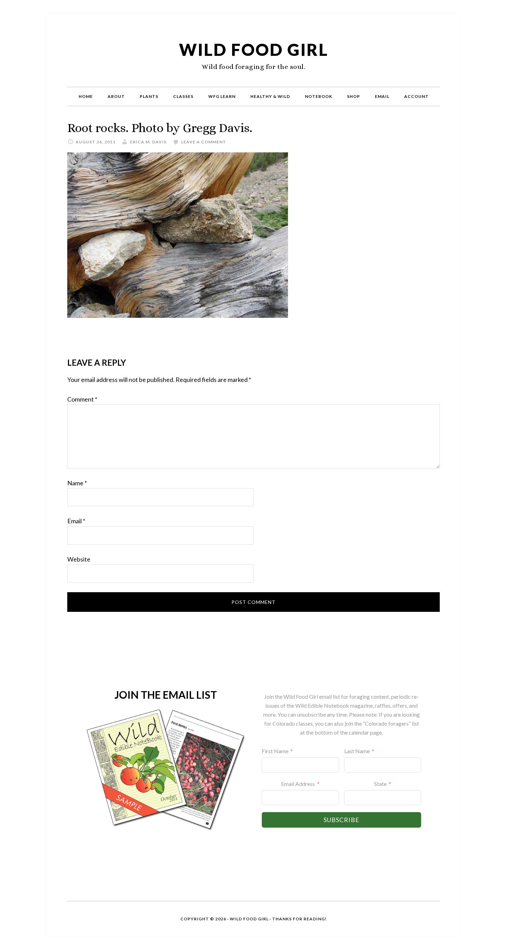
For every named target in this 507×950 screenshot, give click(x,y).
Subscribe (341, 819)
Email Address (298, 783)
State (380, 783)
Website (78, 559)
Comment (82, 399)
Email (76, 521)
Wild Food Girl (253, 49)
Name (77, 483)
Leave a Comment (203, 141)
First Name (275, 751)
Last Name (357, 751)
